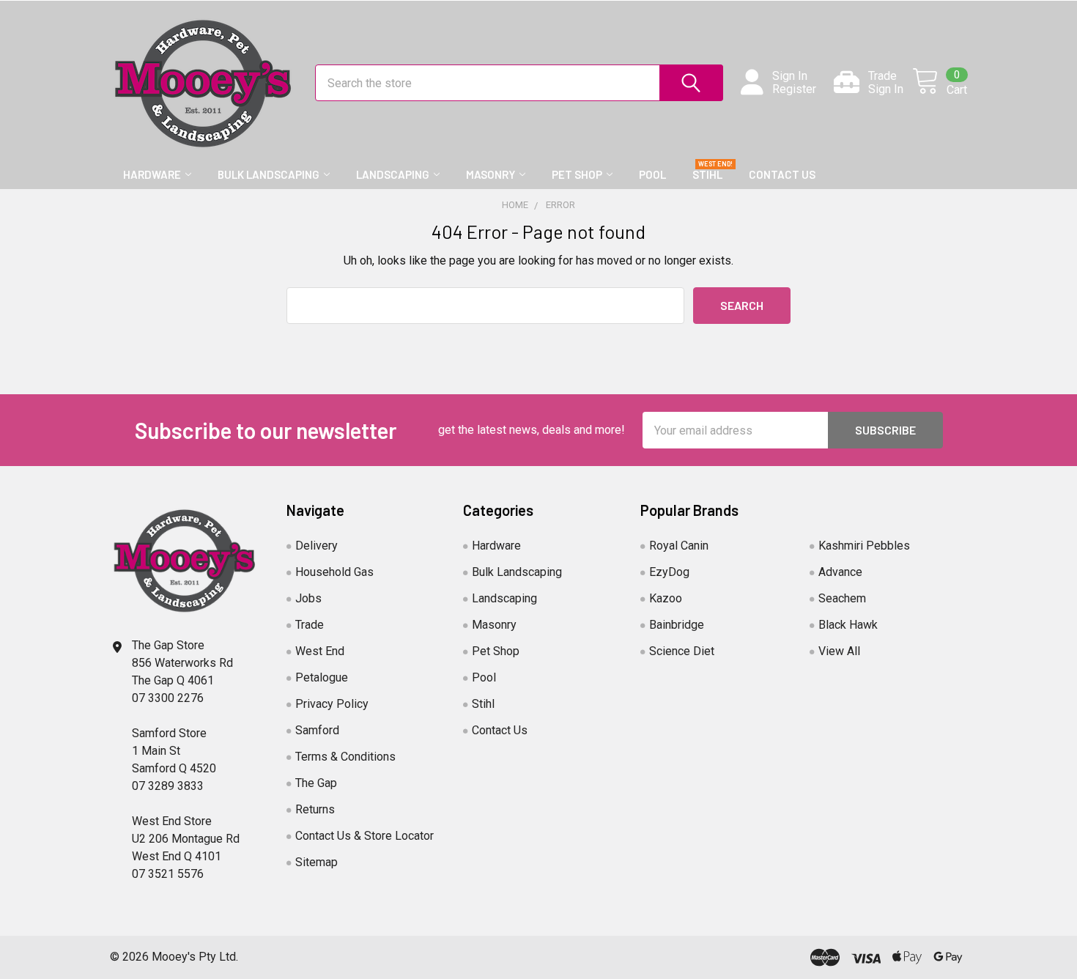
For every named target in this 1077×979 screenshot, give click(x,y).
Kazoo (665, 598)
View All (839, 651)
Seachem (842, 598)
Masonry (490, 174)
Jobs (308, 598)
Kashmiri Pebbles (864, 546)
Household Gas (334, 572)
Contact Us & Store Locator (364, 836)
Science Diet (681, 651)
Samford (317, 730)
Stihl (707, 174)
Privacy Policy (332, 704)
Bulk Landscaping (268, 174)
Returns (315, 809)
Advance (840, 572)
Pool (652, 174)
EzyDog (669, 572)
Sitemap (316, 862)
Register (794, 89)
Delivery (316, 546)
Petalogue (321, 677)
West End (319, 651)
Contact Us (782, 174)
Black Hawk (848, 625)
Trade (309, 625)
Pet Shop (577, 174)
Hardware (152, 174)
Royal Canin (678, 546)
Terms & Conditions (345, 757)
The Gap (316, 783)
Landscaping (392, 174)
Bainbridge (676, 625)
